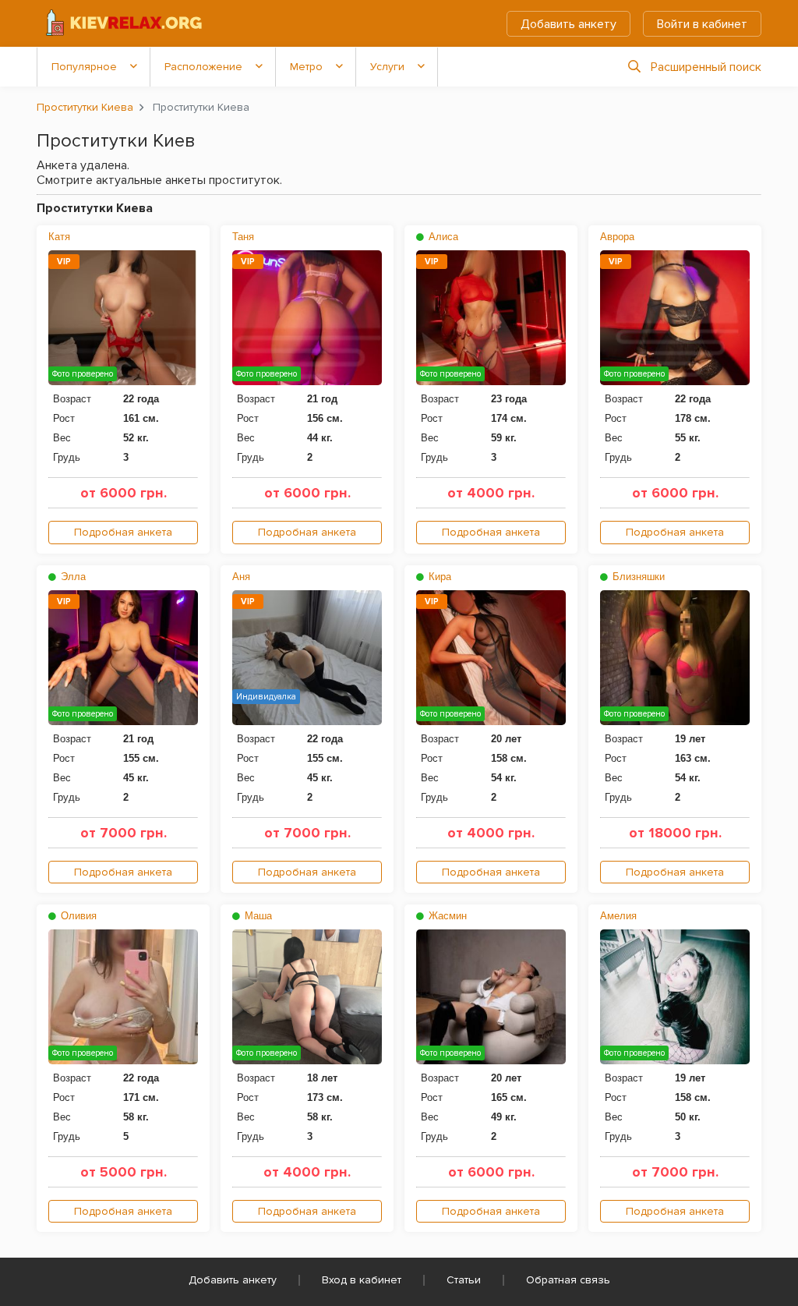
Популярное (84, 66)
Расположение (203, 66)
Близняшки (637, 576)
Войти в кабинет (702, 24)
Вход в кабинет (361, 1280)
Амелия (618, 916)
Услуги (387, 66)
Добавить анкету (568, 24)
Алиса (441, 236)
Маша (257, 916)
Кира (438, 576)
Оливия (77, 916)
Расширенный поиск (706, 67)
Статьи (464, 1280)
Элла (72, 576)
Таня (243, 236)
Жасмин (446, 916)
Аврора (617, 236)
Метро (306, 66)
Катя (59, 236)
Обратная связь (568, 1280)
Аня (241, 576)
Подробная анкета (123, 532)
